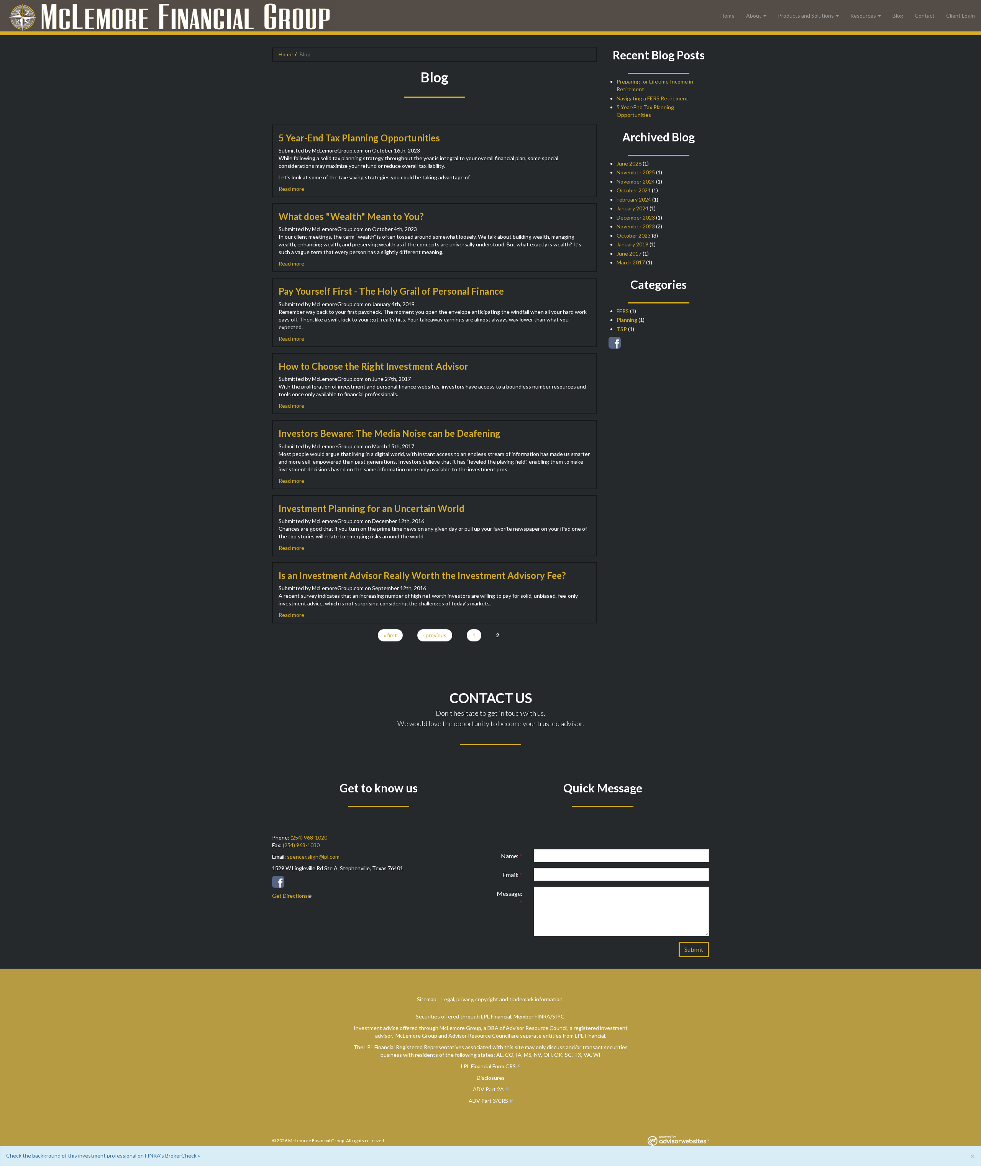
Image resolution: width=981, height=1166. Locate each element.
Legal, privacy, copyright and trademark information (502, 999)
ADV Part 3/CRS (488, 1100)
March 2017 (631, 262)
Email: (512, 874)
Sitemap (426, 999)
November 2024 (636, 181)
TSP (622, 329)
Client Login (960, 15)
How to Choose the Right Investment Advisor (373, 366)
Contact (925, 15)
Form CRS (504, 1066)
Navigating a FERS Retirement (652, 98)
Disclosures (491, 1077)
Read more (291, 188)
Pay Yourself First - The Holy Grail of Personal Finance (391, 291)
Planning (627, 320)
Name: (511, 855)
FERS (623, 311)
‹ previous (434, 635)
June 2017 (629, 253)
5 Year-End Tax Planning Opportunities (359, 137)
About (753, 15)
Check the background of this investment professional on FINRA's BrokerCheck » (103, 1155)
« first (390, 635)
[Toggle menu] (766, 15)
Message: (509, 898)
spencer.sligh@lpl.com (313, 856)
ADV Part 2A (488, 1089)
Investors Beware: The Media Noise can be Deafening (389, 433)
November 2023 (636, 226)
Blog (897, 15)
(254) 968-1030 (301, 845)
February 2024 (634, 199)
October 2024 (634, 190)
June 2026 (629, 163)
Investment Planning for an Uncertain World (371, 508)
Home (727, 15)
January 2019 (632, 244)
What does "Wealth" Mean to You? (351, 216)
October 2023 (634, 235)
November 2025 (636, 172)
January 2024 (632, 208)
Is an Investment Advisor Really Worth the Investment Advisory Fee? (422, 575)
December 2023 (636, 217)
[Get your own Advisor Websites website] (678, 1140)
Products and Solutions (806, 15)
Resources (863, 15)
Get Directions (290, 895)
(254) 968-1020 (308, 837)
